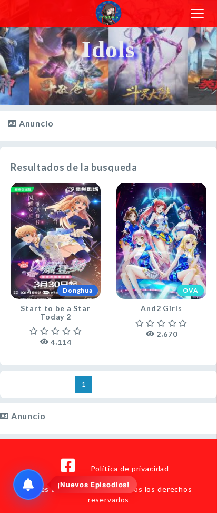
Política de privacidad (130, 468)
